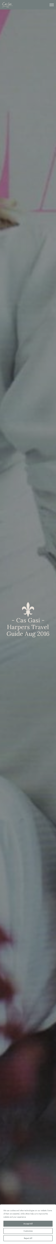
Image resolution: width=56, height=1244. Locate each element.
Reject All (28, 1238)
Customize (28, 1231)
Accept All (28, 1223)
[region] (28, 1224)
